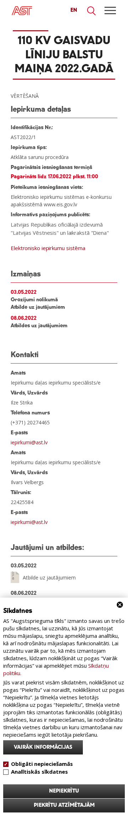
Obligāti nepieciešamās (42, 763)
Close (120, 604)
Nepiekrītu (64, 791)
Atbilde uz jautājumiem (49, 577)
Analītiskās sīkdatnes (39, 771)
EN (73, 10)
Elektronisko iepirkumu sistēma (48, 247)
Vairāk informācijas (43, 747)
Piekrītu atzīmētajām (64, 805)
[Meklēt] (91, 11)
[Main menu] (110, 10)
